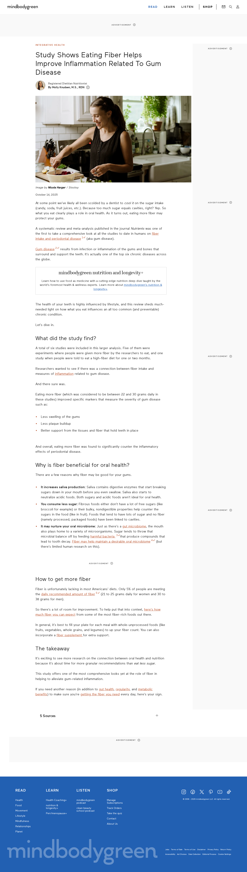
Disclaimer (201, 849)
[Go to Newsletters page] (224, 7)
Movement (21, 810)
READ (153, 6)
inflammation (64, 374)
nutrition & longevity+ (52, 806)
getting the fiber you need (100, 694)
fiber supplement (70, 635)
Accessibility (170, 854)
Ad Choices (182, 854)
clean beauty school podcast (85, 809)
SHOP (208, 6)
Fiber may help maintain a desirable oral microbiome (111, 541)
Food (18, 805)
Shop (112, 790)
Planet (19, 831)
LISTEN (187, 6)
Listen (83, 790)
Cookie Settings (224, 854)
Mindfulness (22, 821)
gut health (106, 689)
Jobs (167, 849)
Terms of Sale (176, 849)
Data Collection (194, 854)
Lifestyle (20, 816)
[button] (88, 87)
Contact (111, 818)
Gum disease (45, 249)
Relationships (23, 826)
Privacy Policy (213, 849)
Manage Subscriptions (115, 801)
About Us (112, 823)
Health (19, 800)
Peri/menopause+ (56, 813)
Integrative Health (50, 45)
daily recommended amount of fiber (68, 594)
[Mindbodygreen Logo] (22, 7)
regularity (123, 689)
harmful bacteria (103, 536)
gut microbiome (134, 526)
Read (20, 790)
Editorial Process (209, 854)
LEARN (169, 6)
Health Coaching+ (56, 800)
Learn (52, 790)
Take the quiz (114, 813)
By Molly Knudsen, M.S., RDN (66, 87)
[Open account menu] (238, 7)
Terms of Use (189, 849)
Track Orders (114, 808)
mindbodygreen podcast (85, 801)
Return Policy (225, 849)
